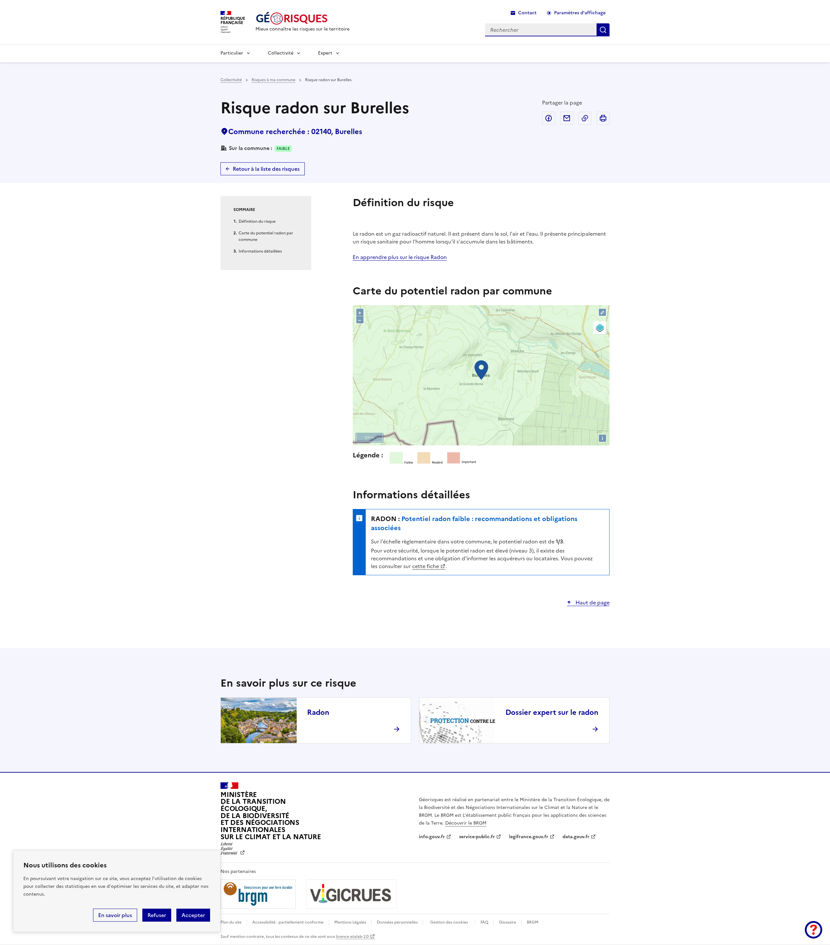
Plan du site (231, 922)
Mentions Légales (350, 922)
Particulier (231, 53)
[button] (813, 930)
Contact (527, 12)
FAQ (484, 922)
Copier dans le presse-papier (584, 118)
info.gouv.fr (432, 836)
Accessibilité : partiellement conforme (288, 922)
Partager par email (566, 118)
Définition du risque (257, 221)
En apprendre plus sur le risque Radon (400, 257)
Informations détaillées (260, 251)
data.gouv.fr (576, 836)
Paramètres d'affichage (580, 12)
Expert (325, 53)
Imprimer (603, 118)
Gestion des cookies (449, 922)
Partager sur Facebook (548, 118)
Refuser (157, 915)
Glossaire (507, 922)
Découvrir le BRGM (465, 823)
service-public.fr (477, 836)
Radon (318, 712)
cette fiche (425, 566)
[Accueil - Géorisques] (302, 18)
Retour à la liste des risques (266, 169)
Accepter (193, 915)
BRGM (533, 922)
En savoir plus (115, 915)
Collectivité (280, 53)
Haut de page (592, 602)
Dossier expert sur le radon (552, 712)
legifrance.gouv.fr (528, 836)
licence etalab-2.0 (352, 936)
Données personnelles (397, 922)
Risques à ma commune (273, 80)
